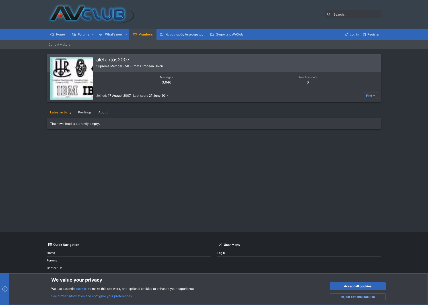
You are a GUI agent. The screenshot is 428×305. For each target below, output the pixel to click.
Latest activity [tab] (60, 112)
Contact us (54, 268)
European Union (151, 66)
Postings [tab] (85, 112)
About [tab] (103, 112)
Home (51, 253)
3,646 (166, 82)
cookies (81, 288)
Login (221, 253)
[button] (93, 34)
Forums (52, 260)
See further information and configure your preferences (91, 296)
